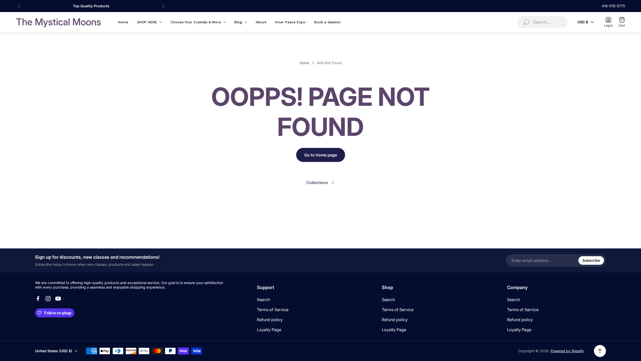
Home (304, 63)
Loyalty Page (269, 329)
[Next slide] (163, 6)
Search (263, 299)
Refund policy (270, 319)
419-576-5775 (613, 6)
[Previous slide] (19, 6)
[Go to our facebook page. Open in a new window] (38, 299)
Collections (317, 182)
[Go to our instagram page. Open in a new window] (48, 299)
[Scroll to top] (600, 351)
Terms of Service (272, 309)
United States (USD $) (53, 351)
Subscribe (591, 260)
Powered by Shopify (567, 351)
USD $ (582, 22)
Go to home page (320, 154)
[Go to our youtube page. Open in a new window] (58, 299)
